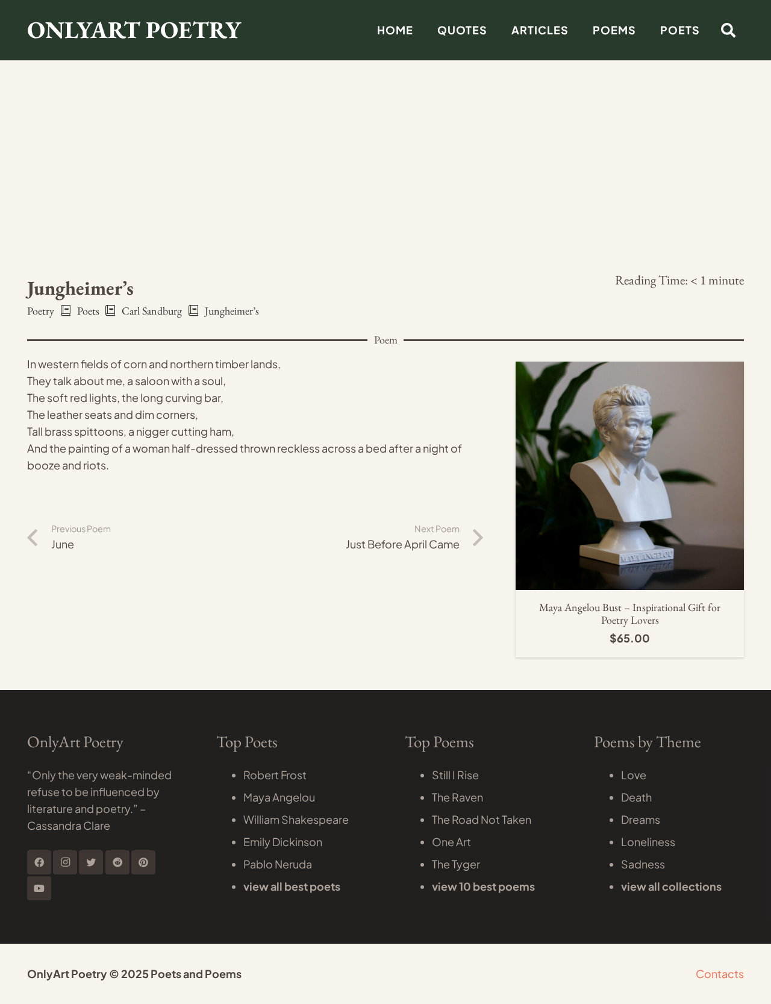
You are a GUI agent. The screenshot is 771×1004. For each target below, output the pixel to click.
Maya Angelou (279, 797)
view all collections (671, 886)
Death (636, 797)
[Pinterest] (143, 862)
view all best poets (291, 886)
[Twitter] (91, 862)
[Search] (728, 30)
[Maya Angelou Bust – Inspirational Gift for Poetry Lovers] (630, 370)
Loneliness (648, 842)
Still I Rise (455, 775)
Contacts (720, 973)
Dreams (640, 819)
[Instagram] (65, 862)
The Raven (457, 797)
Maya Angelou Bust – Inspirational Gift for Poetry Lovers (629, 613)
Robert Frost (275, 775)
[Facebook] (39, 862)
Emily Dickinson (282, 842)
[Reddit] (117, 862)
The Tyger (456, 864)
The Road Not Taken (481, 819)
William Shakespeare (296, 819)
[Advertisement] (385, 90)
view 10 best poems (483, 886)
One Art (451, 842)
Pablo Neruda (277, 864)
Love (633, 775)
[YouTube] (39, 888)
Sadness (643, 864)
